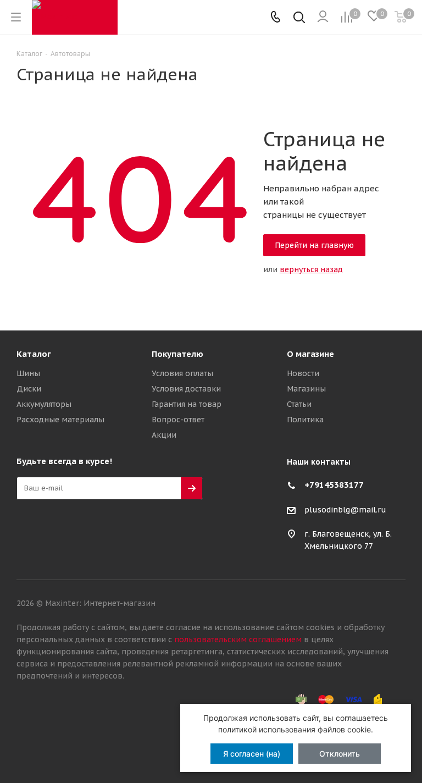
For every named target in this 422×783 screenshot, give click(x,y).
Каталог (33, 354)
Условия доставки (186, 389)
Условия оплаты (182, 373)
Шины (28, 373)
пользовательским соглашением (238, 639)
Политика (305, 419)
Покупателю (177, 354)
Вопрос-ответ (178, 419)
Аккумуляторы (43, 404)
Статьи (299, 404)
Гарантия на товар (186, 404)
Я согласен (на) (251, 753)
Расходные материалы (60, 419)
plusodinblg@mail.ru (345, 510)
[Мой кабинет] (323, 17)
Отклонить (339, 753)
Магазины (306, 389)
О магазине (310, 354)
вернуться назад (311, 269)
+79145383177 (334, 484)
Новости (303, 373)
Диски (28, 389)
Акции (164, 435)
